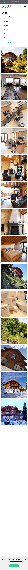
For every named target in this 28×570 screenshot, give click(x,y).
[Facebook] (4, 2)
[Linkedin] (6, 2)
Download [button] (7, 34)
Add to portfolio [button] (9, 26)
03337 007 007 (16, 1)
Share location (8, 30)
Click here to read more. (16, 561)
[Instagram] (1, 2)
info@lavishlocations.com (19, 3)
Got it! (14, 566)
